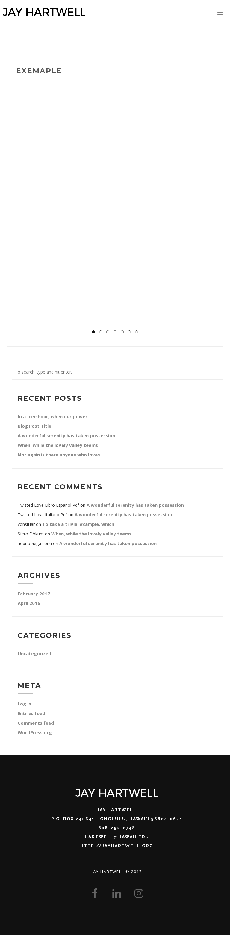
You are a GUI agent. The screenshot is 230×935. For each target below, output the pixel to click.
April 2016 (29, 603)
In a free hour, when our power (52, 416)
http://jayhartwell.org (116, 845)
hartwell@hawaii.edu (117, 836)
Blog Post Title (34, 426)
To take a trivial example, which (78, 524)
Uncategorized (34, 653)
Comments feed (36, 723)
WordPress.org (35, 732)
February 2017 (34, 593)
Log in (24, 704)
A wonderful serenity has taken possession (66, 435)
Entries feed (31, 713)
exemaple (39, 71)
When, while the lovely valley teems (58, 445)
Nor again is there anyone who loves (59, 455)
